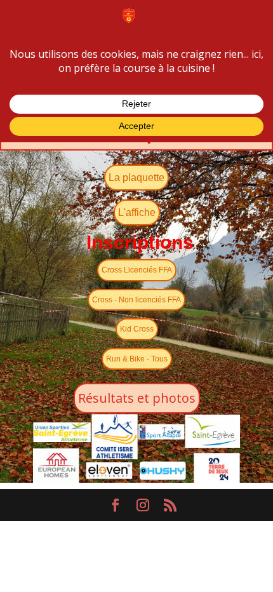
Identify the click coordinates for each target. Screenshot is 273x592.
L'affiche (137, 212)
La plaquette (136, 177)
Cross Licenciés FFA (137, 270)
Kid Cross (137, 329)
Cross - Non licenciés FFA (136, 299)
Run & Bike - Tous (137, 358)
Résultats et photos (137, 398)
